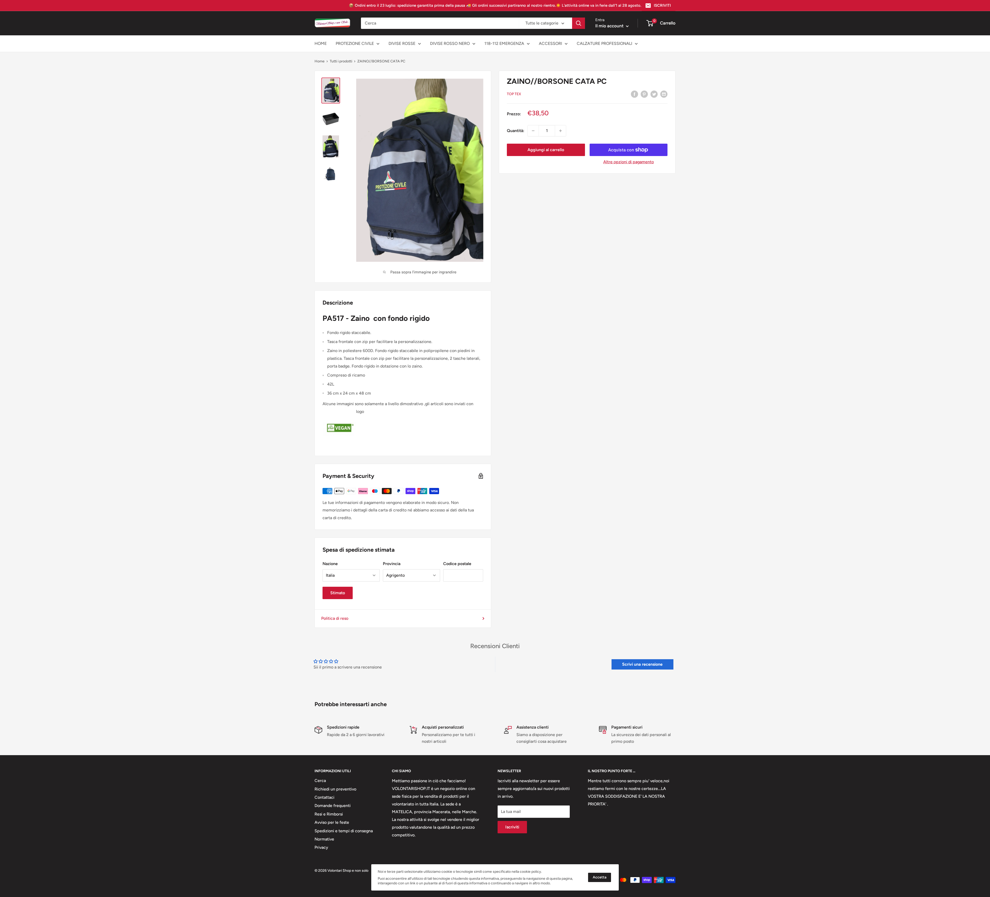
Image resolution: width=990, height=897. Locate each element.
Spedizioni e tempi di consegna (344, 830)
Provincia (391, 563)
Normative (324, 839)
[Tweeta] (654, 94)
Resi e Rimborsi (329, 814)
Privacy (321, 847)
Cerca (320, 780)
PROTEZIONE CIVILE (355, 43)
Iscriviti (512, 827)
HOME (321, 43)
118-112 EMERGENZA (504, 43)
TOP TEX (514, 94)
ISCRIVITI (662, 5)
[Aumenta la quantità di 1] (560, 130)
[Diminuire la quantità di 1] (533, 130)
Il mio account (610, 25)
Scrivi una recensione (642, 664)
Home (320, 61)
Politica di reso (334, 618)
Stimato (337, 592)
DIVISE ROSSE (402, 43)
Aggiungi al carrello (545, 149)
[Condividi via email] (663, 94)
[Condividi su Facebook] (634, 94)
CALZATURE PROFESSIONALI (604, 43)
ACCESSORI (550, 43)
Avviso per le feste (332, 822)
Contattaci (324, 797)
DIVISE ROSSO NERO (450, 43)
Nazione (330, 563)
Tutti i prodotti (341, 61)
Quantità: (515, 130)
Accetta (599, 877)
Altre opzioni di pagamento (628, 161)
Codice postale (457, 563)
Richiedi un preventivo (335, 789)
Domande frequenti (333, 805)
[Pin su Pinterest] (644, 94)
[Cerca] (578, 23)
